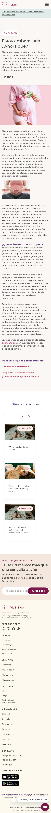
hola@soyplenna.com (11, 755)
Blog (4, 691)
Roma (4, 729)
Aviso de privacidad (16, 807)
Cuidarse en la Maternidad (15, 367)
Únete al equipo (9, 649)
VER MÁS (25, 416)
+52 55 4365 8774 (9, 760)
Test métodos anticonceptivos (9, 701)
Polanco (5, 724)
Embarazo (10, 33)
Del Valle (6, 719)
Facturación (7, 653)
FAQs (4, 696)
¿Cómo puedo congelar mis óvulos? (20, 376)
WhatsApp (7, 764)
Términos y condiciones (33, 807)
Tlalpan (5, 744)
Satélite (5, 739)
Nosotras (6, 640)
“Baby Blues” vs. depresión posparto (18, 372)
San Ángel (6, 734)
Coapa (5, 714)
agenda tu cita (9, 343)
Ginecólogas (7, 644)
